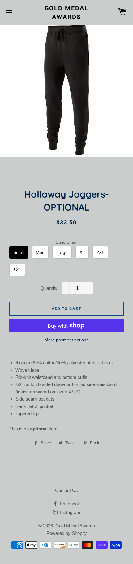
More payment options (66, 339)
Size (66, 242)
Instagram (69, 512)
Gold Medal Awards (67, 12)
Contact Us (66, 490)
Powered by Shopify (66, 533)
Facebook (69, 503)
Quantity (49, 288)
